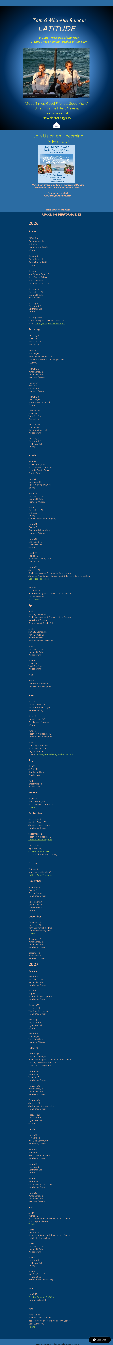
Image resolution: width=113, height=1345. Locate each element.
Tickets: (31, 807)
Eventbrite (44, 283)
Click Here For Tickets (38, 578)
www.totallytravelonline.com (58, 195)
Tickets (31, 1224)
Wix (77, 1344)
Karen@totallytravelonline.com (50, 323)
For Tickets (33, 599)
